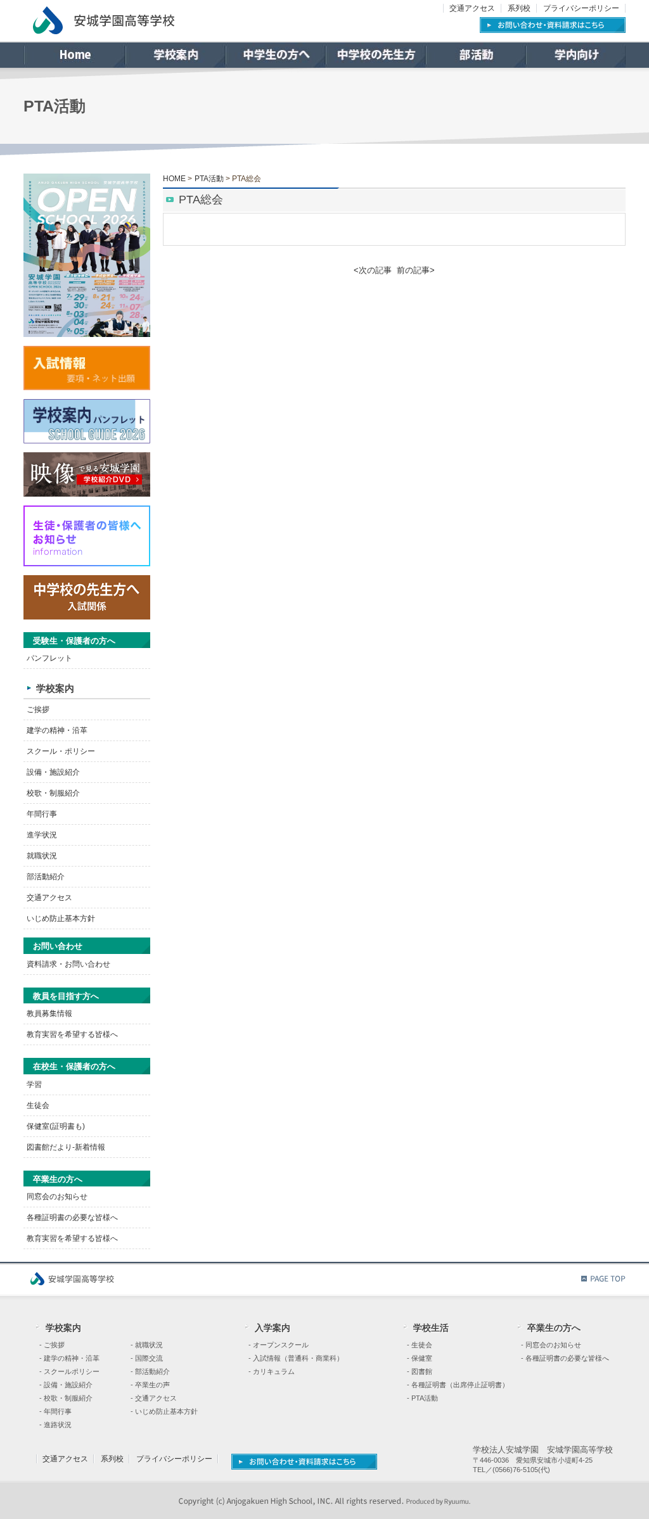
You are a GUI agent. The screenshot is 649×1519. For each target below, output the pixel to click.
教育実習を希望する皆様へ (72, 1034)
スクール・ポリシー (61, 751)
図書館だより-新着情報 (66, 1147)
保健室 (421, 1358)
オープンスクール (281, 1345)
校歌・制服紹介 (53, 793)
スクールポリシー (72, 1371)
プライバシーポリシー (581, 8)
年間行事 (42, 814)
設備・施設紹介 (53, 772)
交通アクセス (472, 8)
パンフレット (49, 658)
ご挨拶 (38, 709)
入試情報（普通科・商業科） (298, 1358)
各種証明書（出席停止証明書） (460, 1385)
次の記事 (375, 270)
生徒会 (38, 1105)
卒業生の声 (152, 1385)
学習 (34, 1084)
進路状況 (58, 1424)
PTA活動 (209, 178)
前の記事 (413, 270)
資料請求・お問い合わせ (68, 964)
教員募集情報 (49, 1013)
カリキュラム (274, 1371)
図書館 (421, 1371)
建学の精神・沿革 (57, 730)
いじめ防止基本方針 (61, 918)
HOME (174, 178)
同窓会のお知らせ (57, 1196)
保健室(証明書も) (56, 1126)
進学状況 (42, 834)
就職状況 (42, 855)
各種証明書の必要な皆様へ (72, 1217)
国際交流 (149, 1358)
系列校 (519, 8)
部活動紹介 (46, 876)
